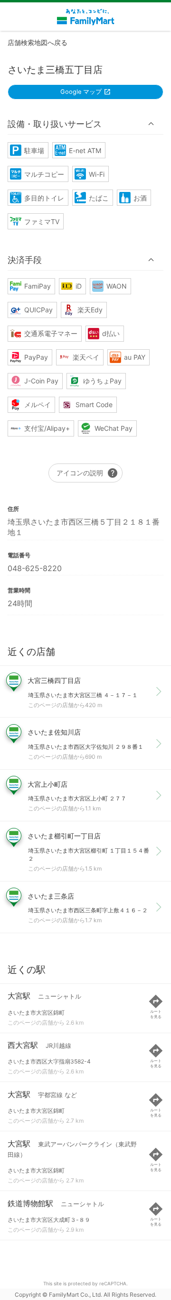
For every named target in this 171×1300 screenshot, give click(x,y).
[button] (85, 124)
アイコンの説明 (87, 473)
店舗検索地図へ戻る (37, 42)
